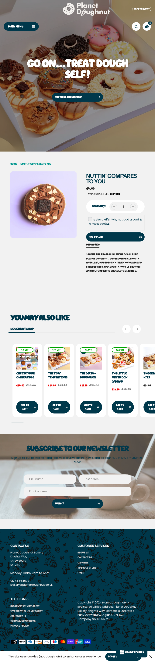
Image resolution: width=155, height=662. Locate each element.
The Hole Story (87, 567)
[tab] (92, 245)
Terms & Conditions (23, 621)
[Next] (137, 329)
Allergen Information (25, 605)
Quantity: (99, 206)
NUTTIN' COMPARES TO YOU (35, 164)
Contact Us (85, 557)
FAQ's (81, 572)
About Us (83, 552)
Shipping (115, 194)
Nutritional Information (26, 610)
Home (13, 164)
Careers (83, 562)
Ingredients (18, 615)
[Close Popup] (150, 656)
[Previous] (126, 329)
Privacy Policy (19, 626)
